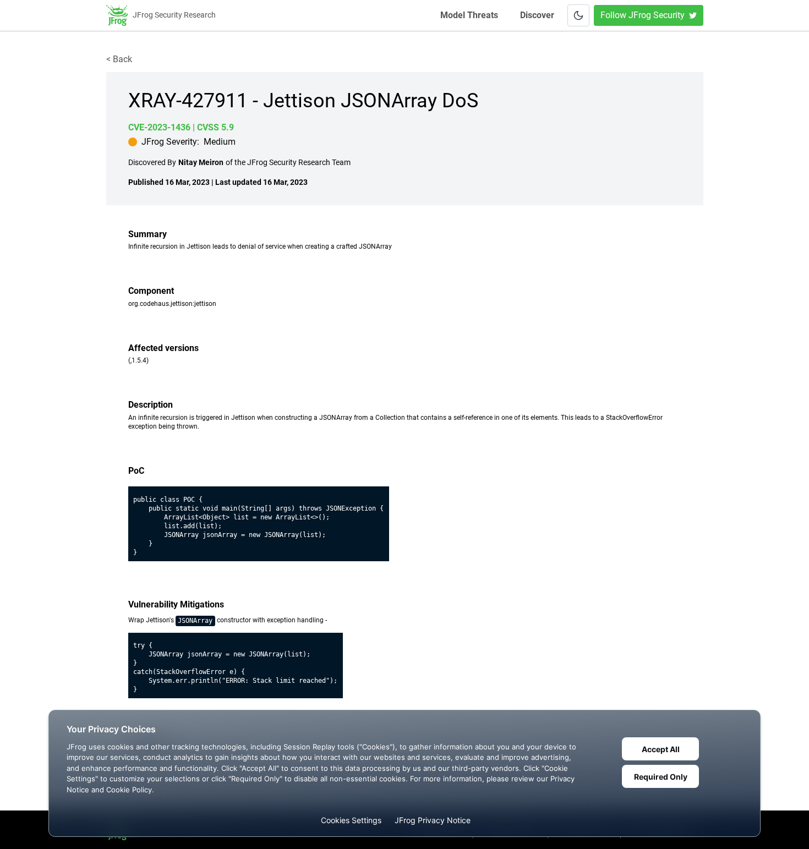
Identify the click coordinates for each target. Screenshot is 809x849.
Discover (537, 15)
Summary (147, 234)
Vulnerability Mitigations (176, 604)
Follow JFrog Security (642, 15)
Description (150, 404)
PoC (136, 470)
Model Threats (470, 15)
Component (151, 291)
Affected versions (163, 348)
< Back (119, 59)
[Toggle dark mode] (578, 15)
